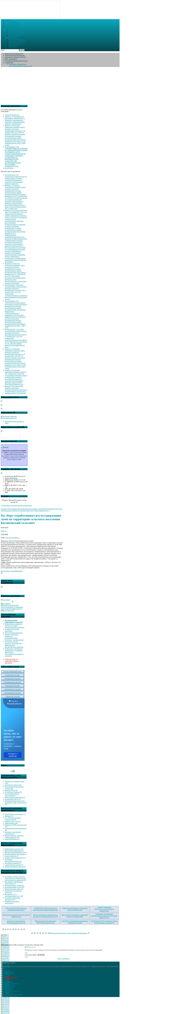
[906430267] (5, 1008)
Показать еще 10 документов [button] (10, 171)
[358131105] (5, 960)
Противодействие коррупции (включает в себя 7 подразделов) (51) (16, 802)
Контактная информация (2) (14, 850)
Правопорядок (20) (11, 823)
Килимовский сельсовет (12, 689)
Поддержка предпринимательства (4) (13, 860)
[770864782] (5, 997)
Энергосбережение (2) (12, 839)
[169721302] (5, 949)
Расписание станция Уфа (17, 41)
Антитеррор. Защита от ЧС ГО (15, 57)
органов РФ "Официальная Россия (77, 909)
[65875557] (5, 938)
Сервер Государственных (70, 908)
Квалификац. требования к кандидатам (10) (14, 882)
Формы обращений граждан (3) (15, 866)
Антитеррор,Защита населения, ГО (12, 982)
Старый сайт (9, 62)
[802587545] (5, 999)
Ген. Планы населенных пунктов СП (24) (13, 818)
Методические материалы (13, 633)
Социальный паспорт (16, 29)
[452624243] (5, 970)
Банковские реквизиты (16, 30)
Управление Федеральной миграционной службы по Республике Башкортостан (104, 915)
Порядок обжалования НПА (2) (15, 858)
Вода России (9, 168)
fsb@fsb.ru (13, 478)
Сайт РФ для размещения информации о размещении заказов (75, 922)
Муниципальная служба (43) (14, 885)
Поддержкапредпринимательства (12, 990)
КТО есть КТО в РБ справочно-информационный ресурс (16, 909)
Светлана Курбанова (12, 537)
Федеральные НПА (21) (13, 799)
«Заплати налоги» (15, 452)
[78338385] (5, 942)
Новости (4, 531)
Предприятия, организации (18, 32)
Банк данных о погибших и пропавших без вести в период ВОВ (74, 915)
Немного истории (15, 36)
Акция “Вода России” (12, 115)
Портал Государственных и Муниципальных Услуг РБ (16, 922)
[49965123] (5, 937)
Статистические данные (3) (14, 865)
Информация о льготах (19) (14, 849)
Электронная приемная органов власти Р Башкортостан (16, 915)
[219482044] (5, 953)
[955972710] (5, 1013)
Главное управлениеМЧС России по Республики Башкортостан (104, 909)
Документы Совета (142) (13, 785)
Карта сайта (13, 46)
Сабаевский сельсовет (12, 696)
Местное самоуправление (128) (15, 852)
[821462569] (5, 1000)
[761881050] (5, 993)
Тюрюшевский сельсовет (12, 682)
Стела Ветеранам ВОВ (16, 34)
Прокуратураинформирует (9, 972)
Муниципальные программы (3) (16, 854)
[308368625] (5, 956)
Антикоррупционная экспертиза (12, 630)
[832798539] (5, 1002)
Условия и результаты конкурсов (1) (12, 902)
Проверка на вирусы (16, 43)
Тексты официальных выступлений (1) (12, 794)
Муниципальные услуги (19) (14, 887)
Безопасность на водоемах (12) (15, 814)
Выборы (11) (9, 816)
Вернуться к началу (11, 996)
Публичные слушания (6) (13, 792)
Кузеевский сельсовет (12, 675)
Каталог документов (16, 994)
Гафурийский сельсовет (13, 678)
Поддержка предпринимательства (16, 61)
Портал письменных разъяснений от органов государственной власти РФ (45, 915)
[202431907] (5, 951)
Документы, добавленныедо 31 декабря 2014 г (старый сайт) (20, 65)
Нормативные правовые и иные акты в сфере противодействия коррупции (14, 625)
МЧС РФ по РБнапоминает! (10, 986)
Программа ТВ (14, 45)
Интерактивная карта (16, 39)
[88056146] (5, 944)
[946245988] (5, 1011)
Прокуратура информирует (14, 53)
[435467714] (5, 968)
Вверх (27, 957)
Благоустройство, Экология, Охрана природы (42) (14, 836)
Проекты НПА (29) (11, 790)
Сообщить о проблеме (13, 755)
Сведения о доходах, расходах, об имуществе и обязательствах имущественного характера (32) (15, 878)
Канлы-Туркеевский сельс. (13, 671)
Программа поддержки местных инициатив (17, 505)
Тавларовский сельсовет (12, 693)
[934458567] (5, 1009)
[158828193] (5, 947)
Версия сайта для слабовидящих (12, 571)
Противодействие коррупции (15, 55)
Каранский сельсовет (12, 685)
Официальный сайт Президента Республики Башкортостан (45, 922)
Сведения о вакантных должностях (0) (12, 898)
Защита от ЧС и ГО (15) (13, 821)
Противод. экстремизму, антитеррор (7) (13, 833)
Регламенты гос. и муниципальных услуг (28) (14, 895)
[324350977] (5, 958)
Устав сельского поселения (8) (15, 797)
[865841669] (5, 1004)
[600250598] (5, 976)
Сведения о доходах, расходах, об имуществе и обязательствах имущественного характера (14, 644)
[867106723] (5, 1006)
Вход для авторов (64, 958)
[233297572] (5, 954)
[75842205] (5, 940)
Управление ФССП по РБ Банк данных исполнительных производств (104, 922)
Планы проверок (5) (11, 856)
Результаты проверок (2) (13, 863)
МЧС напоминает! (11, 59)
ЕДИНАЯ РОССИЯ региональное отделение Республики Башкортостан (45, 909)
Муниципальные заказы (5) (14, 889)
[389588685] (5, 965)
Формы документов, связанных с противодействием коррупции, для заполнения (14, 637)
